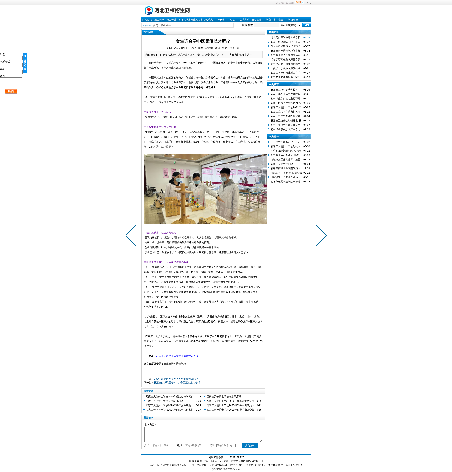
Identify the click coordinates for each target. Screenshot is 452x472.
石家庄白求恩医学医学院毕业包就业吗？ (176, 379)
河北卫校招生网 (208, 461)
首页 (155, 25)
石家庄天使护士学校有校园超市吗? (165, 400)
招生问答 (196, 19)
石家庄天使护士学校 (175, 363)
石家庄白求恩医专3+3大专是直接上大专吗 (177, 382)
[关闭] (25, 63)
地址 (232, 19)
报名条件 (256, 19)
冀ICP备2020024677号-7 (226, 469)
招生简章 (159, 19)
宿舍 (280, 19)
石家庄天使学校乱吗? (282, 164)
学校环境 (293, 19)
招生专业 (171, 19)
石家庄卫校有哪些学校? (284, 89)
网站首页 (147, 19)
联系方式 (244, 19)
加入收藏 (280, 2)
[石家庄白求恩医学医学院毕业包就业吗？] (320, 236)
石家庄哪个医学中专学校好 (285, 94)
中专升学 (220, 19)
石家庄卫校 (188, 465)
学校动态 (184, 19)
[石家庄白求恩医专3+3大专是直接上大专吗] (131, 236)
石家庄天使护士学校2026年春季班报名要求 (230, 400)
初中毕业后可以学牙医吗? (285, 155)
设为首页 (290, 2)
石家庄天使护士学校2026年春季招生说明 (168, 405)
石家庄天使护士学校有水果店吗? (225, 396)
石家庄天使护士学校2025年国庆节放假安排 (170, 409)
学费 (268, 19)
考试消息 (208, 19)
